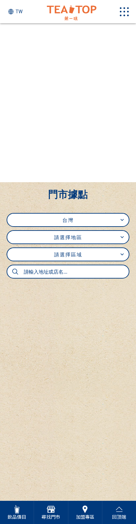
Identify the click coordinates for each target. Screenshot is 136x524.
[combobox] (68, 272)
